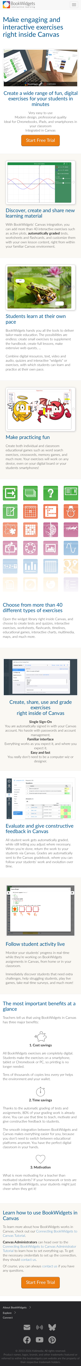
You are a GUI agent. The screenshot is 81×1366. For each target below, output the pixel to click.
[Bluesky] (52, 1329)
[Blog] (39, 1329)
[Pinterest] (52, 1342)
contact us (28, 1260)
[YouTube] (39, 1342)
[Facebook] (27, 1342)
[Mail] (27, 1329)
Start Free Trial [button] (40, 140)
